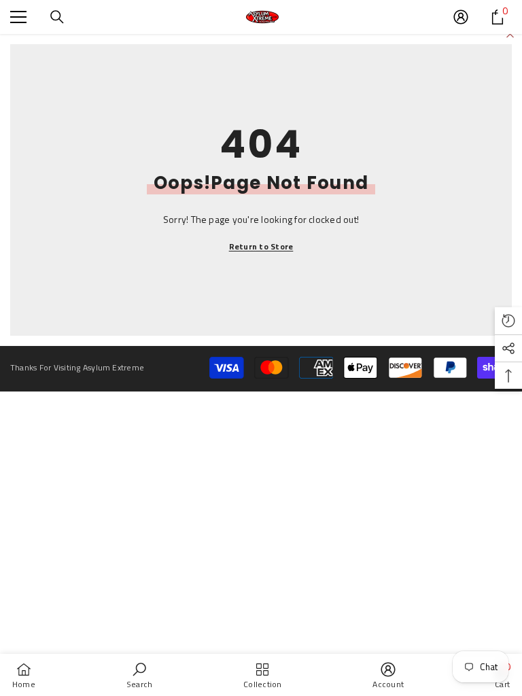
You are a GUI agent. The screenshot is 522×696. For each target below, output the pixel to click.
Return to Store (261, 246)
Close (510, 34)
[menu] (18, 17)
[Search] (57, 17)
